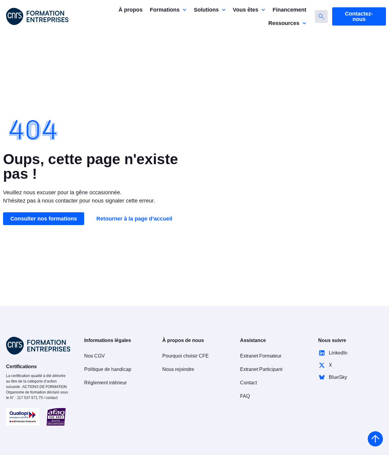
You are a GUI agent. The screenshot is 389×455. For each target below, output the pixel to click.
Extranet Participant (261, 369)
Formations (165, 10)
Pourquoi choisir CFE (185, 355)
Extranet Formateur (260, 355)
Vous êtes (245, 10)
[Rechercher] (321, 16)
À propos (131, 10)
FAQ (245, 396)
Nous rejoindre (178, 369)
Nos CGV (94, 355)
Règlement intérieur (105, 382)
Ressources (283, 23)
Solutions (206, 10)
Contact (248, 382)
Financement (289, 10)
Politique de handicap (107, 369)
